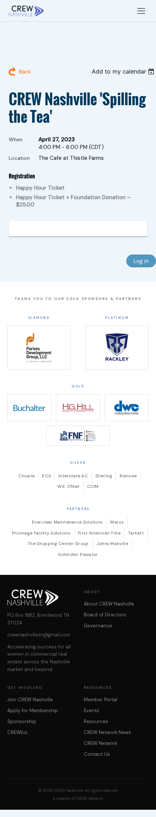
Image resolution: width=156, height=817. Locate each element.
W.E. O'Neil (68, 486)
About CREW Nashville (109, 604)
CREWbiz (17, 732)
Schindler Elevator (78, 554)
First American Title (99, 533)
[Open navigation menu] (141, 11)
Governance (98, 626)
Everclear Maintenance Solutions (67, 522)
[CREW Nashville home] (26, 10)
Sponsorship (21, 721)
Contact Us (97, 754)
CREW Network (100, 743)
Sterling (103, 476)
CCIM (93, 486)
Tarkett (136, 533)
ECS (46, 476)
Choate (26, 476)
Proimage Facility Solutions (41, 533)
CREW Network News (107, 732)
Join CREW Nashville (30, 699)
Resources (96, 721)
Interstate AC (73, 476)
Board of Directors (105, 615)
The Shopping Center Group (58, 543)
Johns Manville (112, 543)
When (15, 139)
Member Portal (100, 699)
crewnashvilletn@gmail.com (38, 635)
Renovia (128, 476)
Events (91, 710)
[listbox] (124, 71)
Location (19, 158)
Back (25, 71)
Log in (141, 260)
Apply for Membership (32, 710)
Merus (117, 522)
